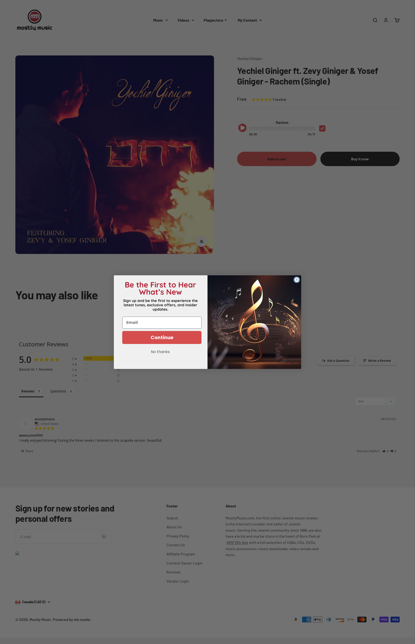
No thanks (160, 352)
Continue (162, 337)
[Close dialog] (296, 279)
